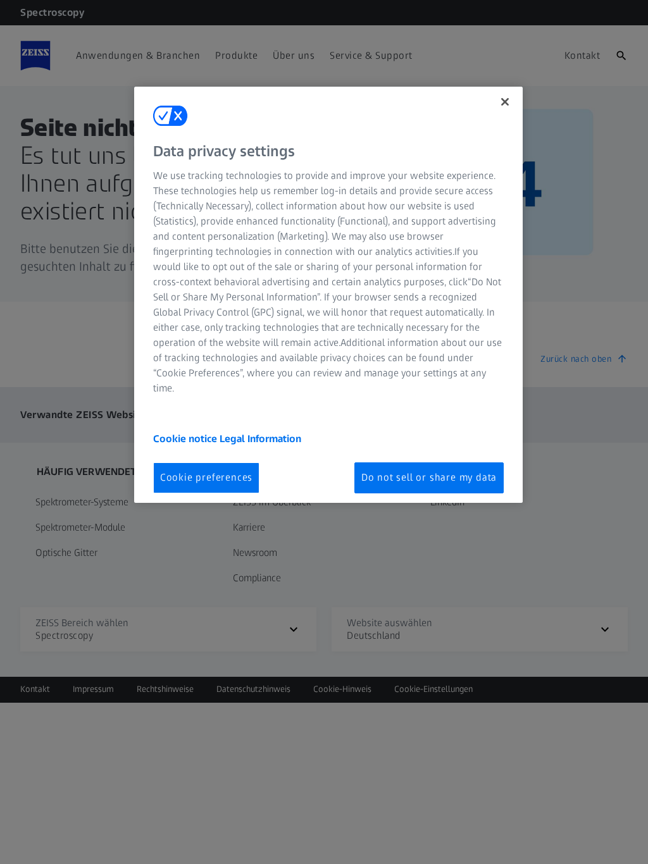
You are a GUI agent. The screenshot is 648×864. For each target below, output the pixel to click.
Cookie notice (186, 439)
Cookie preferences (206, 477)
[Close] (505, 102)
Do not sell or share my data (429, 477)
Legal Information (260, 439)
